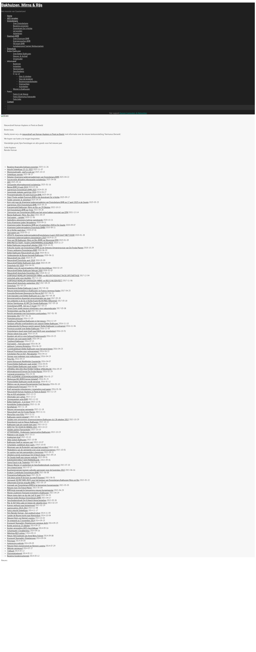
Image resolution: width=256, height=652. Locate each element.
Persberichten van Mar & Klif (19, 311)
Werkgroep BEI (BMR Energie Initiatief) (22, 379)
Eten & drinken (25, 76)
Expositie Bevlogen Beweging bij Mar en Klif (25, 293)
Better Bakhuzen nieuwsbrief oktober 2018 (24, 245)
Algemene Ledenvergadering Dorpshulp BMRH (26, 227)
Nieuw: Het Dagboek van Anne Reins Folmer (25, 535)
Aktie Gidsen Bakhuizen (17, 439)
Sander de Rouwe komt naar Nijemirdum (23, 515)
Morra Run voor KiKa (15, 414)
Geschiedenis (18, 71)
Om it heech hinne (14, 467)
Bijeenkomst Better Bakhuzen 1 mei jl (22, 288)
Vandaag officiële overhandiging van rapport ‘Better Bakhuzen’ (33, 323)
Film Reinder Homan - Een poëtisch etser (23, 513)
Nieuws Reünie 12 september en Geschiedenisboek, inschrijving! (33, 465)
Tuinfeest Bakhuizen (15, 341)
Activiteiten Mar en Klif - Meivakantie (22, 354)
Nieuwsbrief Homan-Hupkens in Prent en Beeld (26, 391)
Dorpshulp (11, 48)
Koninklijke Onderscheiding (18, 404)
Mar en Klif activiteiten (16, 394)
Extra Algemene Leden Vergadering (21, 222)
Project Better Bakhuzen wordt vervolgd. (23, 381)
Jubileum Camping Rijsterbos (19, 346)
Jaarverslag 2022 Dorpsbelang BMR (22, 205)
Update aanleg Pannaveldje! (19, 429)
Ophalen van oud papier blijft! (19, 338)
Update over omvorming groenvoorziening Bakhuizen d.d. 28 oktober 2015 (38, 419)
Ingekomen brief (14, 437)
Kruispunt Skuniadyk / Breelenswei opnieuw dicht (27, 523)
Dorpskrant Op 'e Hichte (22, 28)
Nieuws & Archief (20, 56)
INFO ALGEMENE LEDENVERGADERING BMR (25, 376)
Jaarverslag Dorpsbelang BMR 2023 (21, 189)
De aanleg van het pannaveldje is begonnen (25, 452)
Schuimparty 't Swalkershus (18, 530)
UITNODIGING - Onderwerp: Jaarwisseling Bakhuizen (28, 432)
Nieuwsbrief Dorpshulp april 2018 (21, 260)
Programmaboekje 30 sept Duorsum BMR (24, 194)
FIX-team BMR (19, 43)
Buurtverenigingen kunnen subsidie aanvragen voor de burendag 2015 (36, 470)
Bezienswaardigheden (28, 81)
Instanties (17, 66)
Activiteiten (23, 86)
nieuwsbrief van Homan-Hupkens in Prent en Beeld (43, 134)
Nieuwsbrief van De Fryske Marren (21, 412)
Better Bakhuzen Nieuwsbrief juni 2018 (23, 253)
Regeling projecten (20, 26)
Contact (10, 101)
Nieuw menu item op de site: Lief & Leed (23, 495)
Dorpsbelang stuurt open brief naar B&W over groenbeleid (31, 331)
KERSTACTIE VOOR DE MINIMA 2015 (22, 427)
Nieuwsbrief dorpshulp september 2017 (23, 283)
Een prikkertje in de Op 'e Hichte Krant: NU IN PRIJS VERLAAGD (32, 301)
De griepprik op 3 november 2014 (21, 520)
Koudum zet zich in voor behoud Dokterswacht (26, 336)
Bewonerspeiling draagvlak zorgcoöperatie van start (29, 298)
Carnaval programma (16, 374)
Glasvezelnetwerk (14, 553)
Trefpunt (10, 551)
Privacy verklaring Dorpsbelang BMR (22, 250)
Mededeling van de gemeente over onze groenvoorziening (31, 450)
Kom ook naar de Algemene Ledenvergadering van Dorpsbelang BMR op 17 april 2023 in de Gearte (48, 202)
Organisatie (18, 59)
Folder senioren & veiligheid (19, 200)
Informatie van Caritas (16, 397)
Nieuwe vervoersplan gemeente (20, 409)
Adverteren (17, 33)
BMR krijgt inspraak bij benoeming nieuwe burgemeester (30, 490)
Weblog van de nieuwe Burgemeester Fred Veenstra (28, 384)
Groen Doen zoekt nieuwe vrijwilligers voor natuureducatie (31, 308)
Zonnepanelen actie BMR (17, 399)
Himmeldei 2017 (14, 316)
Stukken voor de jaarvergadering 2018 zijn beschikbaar (29, 268)
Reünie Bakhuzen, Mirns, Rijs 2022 (21, 215)
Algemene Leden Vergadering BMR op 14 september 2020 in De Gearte (36, 225)
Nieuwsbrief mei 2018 (16, 258)
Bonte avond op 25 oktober (18, 525)
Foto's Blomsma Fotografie (24, 96)
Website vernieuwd (15, 548)
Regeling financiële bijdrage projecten (22, 167)
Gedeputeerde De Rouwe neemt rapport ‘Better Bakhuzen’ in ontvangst (36, 326)
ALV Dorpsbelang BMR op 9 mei (20, 210)
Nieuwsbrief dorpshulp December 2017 (23, 273)
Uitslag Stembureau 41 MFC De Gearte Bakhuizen (27, 303)
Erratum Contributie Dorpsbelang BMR (23, 472)
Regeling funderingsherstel (18, 556)
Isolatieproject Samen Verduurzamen (28, 46)
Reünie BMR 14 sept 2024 (17, 187)
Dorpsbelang (12, 21)
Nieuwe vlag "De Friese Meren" (19, 487)
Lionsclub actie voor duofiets (19, 278)
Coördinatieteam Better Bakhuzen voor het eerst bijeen (30, 349)
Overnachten (24, 84)
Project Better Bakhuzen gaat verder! (22, 364)
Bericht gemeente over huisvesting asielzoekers (27, 313)
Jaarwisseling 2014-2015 (17, 508)
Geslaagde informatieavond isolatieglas (24, 184)
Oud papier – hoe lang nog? (18, 343)
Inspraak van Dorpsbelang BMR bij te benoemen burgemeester (33, 485)
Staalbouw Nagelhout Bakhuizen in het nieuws (26, 321)
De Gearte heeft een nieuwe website (22, 457)
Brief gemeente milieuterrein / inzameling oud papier (29, 389)
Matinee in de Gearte (15, 434)
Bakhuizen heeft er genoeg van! (20, 442)
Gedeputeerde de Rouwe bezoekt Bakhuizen (25, 255)
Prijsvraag (11, 541)
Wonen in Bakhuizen (21, 89)
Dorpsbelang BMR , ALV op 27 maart (22, 306)
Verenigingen (18, 69)
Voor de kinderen (26, 79)
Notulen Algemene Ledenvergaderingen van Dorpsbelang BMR (33, 177)
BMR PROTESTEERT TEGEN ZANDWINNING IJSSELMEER (30, 242)
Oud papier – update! (16, 217)
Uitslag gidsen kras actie (17, 333)
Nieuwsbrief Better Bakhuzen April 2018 (23, 263)
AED (9, 182)
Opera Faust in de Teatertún (18, 462)
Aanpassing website (15, 543)
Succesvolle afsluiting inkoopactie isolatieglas (26, 179)
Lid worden (17, 31)
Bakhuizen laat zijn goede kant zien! (22, 424)
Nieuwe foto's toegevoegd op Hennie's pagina (26, 546)
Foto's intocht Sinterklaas (17, 510)
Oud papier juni (13, 232)
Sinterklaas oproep (15, 174)
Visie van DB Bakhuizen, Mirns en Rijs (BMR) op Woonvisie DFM (33, 240)
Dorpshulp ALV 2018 (15, 265)
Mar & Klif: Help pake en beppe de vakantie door (27, 503)
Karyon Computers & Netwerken (133, 113)
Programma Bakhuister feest (19, 475)
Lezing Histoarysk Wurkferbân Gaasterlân (24, 361)
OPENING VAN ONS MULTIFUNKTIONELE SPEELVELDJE (29, 369)
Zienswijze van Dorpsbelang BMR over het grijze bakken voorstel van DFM (37, 212)
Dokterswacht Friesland (17, 386)
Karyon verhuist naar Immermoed (21, 505)
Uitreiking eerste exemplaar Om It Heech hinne (26, 455)
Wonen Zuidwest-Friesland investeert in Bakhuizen (28, 493)
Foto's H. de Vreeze (20, 94)
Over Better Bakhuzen (22, 53)
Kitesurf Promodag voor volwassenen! (23, 351)
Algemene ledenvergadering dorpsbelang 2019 (26, 237)
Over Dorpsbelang (20, 23)
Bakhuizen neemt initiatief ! (18, 417)
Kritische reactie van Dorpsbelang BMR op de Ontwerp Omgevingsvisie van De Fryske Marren (45, 248)
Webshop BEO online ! (16, 533)
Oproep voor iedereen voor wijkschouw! (23, 356)
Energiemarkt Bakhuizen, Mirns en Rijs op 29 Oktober (28, 207)
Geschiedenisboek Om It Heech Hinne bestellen (26, 500)
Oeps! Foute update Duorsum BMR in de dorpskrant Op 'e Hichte (33, 197)
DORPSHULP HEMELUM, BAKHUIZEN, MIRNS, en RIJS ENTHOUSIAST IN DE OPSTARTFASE (43, 275)
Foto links (17, 99)
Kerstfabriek (12, 407)
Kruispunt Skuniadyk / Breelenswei (21, 538)
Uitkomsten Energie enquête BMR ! (21, 482)
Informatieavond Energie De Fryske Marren (24, 371)
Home (9, 16)
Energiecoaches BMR (21, 41)
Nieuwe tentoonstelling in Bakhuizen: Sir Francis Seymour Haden (33, 290)
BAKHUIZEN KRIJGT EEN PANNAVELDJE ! (23, 460)
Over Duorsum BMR (21, 38)
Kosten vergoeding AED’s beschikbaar (22, 528)
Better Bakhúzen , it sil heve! (18, 402)
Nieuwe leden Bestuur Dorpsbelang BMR (24, 498)
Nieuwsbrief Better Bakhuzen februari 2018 (25, 270)
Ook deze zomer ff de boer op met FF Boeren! (26, 477)
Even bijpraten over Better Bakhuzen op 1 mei (26, 295)
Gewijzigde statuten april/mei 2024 (21, 192)
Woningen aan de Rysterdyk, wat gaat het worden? (27, 447)
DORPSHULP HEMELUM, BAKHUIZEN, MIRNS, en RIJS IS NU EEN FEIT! (34, 280)
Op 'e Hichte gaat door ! (16, 230)
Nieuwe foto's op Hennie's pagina (21, 518)
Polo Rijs (10, 359)
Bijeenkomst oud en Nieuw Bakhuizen (23, 422)
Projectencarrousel (15, 318)
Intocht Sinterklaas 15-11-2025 (20, 169)
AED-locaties (12, 18)
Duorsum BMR (13, 36)
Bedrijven (17, 64)
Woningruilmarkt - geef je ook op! (21, 172)
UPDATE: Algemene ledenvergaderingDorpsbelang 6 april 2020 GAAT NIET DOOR (41, 235)
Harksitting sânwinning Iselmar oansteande (25, 220)
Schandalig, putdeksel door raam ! (21, 445)
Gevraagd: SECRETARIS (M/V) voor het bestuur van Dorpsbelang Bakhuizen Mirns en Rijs (43, 480)
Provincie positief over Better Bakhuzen (23, 328)
